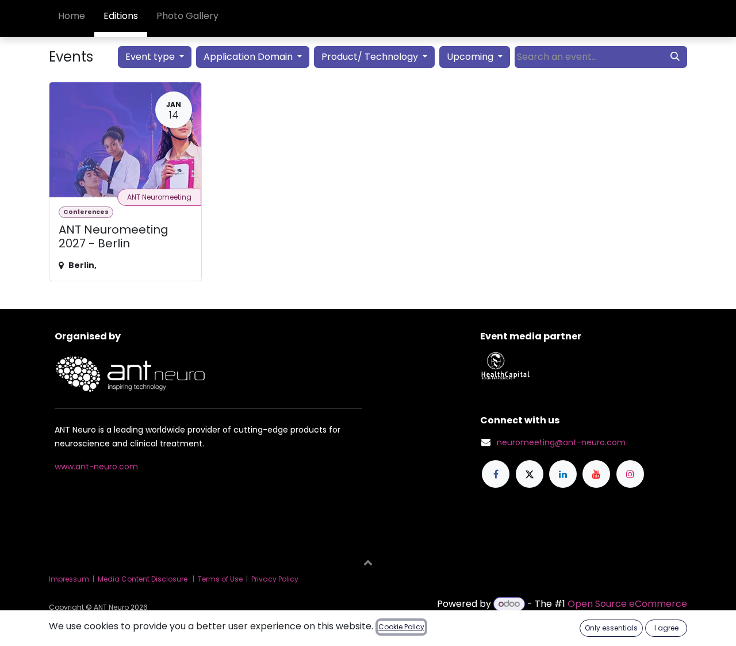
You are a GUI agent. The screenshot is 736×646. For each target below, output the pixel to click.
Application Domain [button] (249, 56)
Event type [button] (151, 56)
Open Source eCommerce (627, 603)
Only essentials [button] (611, 628)
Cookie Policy (401, 627)
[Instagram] (630, 474)
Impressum (69, 579)
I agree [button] (666, 628)
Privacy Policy (274, 579)
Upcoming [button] (471, 56)
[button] (368, 562)
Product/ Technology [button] (370, 56)
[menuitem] (71, 18)
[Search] (675, 57)
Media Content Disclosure (142, 579)
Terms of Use (220, 579)
